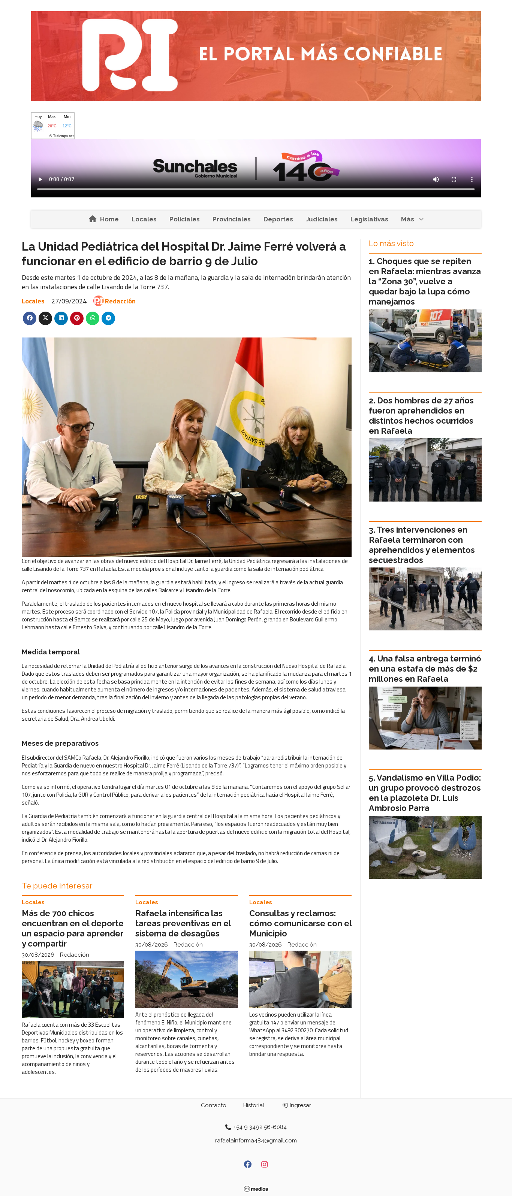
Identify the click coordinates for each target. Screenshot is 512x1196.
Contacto (213, 1105)
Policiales (184, 219)
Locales (144, 219)
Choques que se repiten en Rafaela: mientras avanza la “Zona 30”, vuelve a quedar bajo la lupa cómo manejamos (425, 281)
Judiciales (322, 219)
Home (109, 219)
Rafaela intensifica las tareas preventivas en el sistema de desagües (183, 923)
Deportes (278, 219)
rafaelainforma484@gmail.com (256, 1140)
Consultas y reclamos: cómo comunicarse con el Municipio (300, 923)
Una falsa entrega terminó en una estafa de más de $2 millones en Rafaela (425, 669)
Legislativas (369, 219)
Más (407, 219)
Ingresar (299, 1105)
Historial (253, 1105)
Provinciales (232, 219)
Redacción (120, 301)
